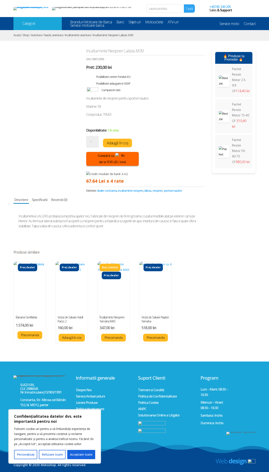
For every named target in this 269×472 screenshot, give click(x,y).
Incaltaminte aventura (78, 35)
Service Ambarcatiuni (90, 397)
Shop (26, 35)
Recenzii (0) (59, 199)
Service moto (229, 24)
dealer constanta (107, 191)
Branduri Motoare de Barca (91, 23)
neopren (157, 191)
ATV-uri (173, 23)
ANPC (142, 409)
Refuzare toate (52, 454)
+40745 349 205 (220, 6)
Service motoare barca (87, 26)
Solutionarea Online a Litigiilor (159, 415)
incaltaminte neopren (130, 191)
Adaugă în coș (117, 142)
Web (231, 461)
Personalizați (25, 454)
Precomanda (30, 335)
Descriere (21, 199)
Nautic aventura (53, 35)
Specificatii (39, 199)
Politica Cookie (148, 403)
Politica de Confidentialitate (157, 397)
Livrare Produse (87, 403)
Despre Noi (83, 390)
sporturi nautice (173, 191)
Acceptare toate (81, 454)
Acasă (17, 35)
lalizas (147, 191)
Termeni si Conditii (151, 390)
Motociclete (154, 23)
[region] (54, 436)
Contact (250, 24)
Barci (120, 23)
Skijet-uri (134, 23)
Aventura (36, 35)
